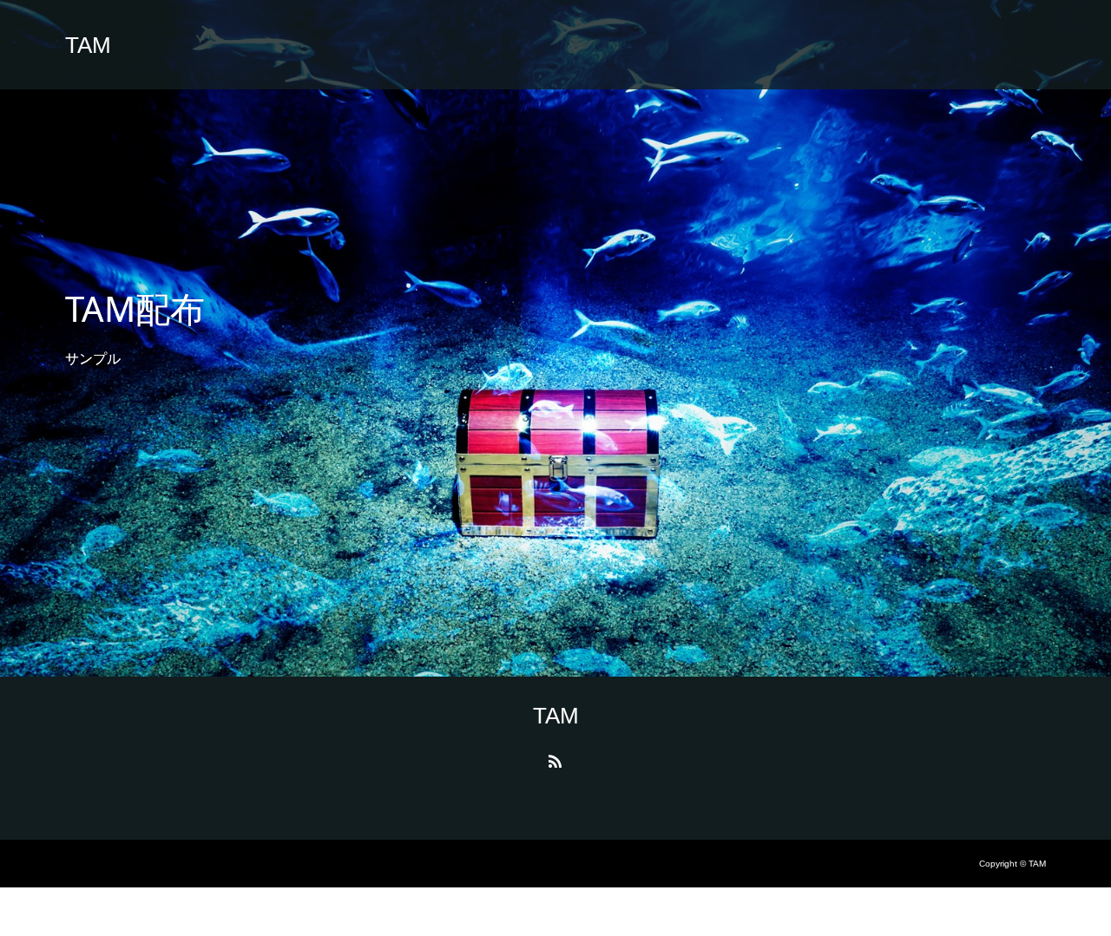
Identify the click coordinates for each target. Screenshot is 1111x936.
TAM (88, 45)
